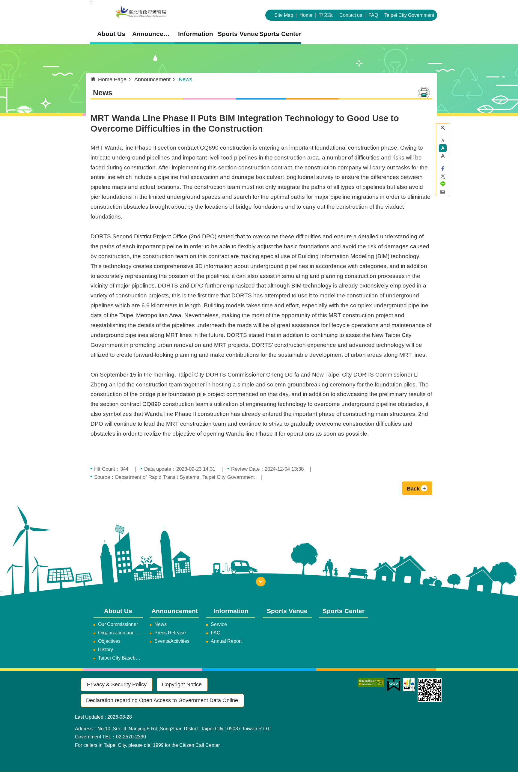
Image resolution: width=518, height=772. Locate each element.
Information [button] (195, 33)
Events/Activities (171, 641)
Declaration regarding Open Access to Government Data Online (162, 700)
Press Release (170, 632)
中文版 (326, 14)
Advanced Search (443, 128)
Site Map (283, 15)
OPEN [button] (261, 581)
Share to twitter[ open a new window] (443, 176)
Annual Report (226, 641)
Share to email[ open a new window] (443, 192)
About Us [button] (111, 33)
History (105, 649)
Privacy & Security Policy (117, 684)
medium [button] (443, 148)
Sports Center (280, 33)
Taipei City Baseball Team (120, 657)
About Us (118, 610)
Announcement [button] (153, 33)
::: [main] (93, 76)
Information (231, 610)
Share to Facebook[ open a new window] (443, 168)
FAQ (373, 15)
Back (413, 489)
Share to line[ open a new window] (443, 184)
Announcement (152, 79)
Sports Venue (238, 33)
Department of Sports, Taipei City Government (141, 12)
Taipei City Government (409, 15)
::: (92, 2)
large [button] (443, 156)
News (185, 79)
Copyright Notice (182, 684)
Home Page (112, 79)
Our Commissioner (118, 624)
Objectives (109, 641)
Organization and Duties (120, 632)
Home (305, 15)
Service (219, 624)
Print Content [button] (424, 93)
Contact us (350, 15)
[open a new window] (371, 682)
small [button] (443, 140)
